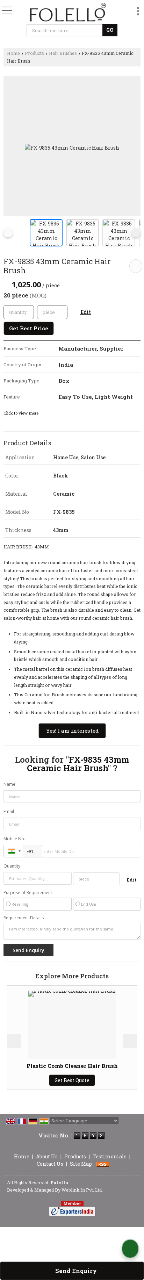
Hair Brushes (63, 53)
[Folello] (68, 12)
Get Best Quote (49, 1080)
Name (9, 784)
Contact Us (50, 1163)
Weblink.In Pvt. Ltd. (82, 1190)
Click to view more (20, 413)
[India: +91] (13, 851)
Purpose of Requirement (27, 892)
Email (8, 811)
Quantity (11, 866)
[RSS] (102, 1163)
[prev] (8, 232)
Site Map (81, 1163)
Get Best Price (28, 328)
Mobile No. (14, 839)
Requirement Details (23, 917)
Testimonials (110, 1156)
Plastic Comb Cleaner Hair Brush (49, 1065)
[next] (136, 232)
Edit (85, 312)
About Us (47, 1156)
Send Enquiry (75, 1271)
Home (13, 53)
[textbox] (66, 30)
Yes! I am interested (72, 730)
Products (34, 53)
